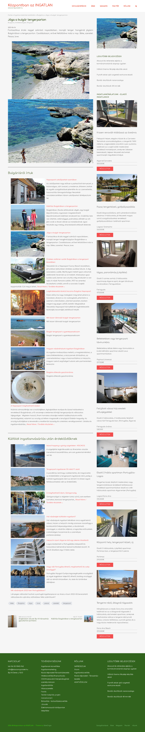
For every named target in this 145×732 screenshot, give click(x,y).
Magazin (104, 6)
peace (46, 603)
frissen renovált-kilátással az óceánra (117, 132)
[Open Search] (136, 6)
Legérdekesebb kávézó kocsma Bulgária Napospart (68, 291)
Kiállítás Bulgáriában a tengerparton (62, 206)
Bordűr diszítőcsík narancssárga (110, 80)
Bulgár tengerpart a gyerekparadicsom (63, 332)
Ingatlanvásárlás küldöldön (24, 15)
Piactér (115, 6)
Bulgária (40, 15)
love (38, 603)
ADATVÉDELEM (80, 682)
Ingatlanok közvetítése (50, 666)
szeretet (56, 603)
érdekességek (20, 22)
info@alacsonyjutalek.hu (18, 669)
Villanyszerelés (47, 688)
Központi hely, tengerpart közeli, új (115, 542)
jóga (30, 603)
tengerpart (67, 603)
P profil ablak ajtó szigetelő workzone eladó (115, 75)
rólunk (127, 6)
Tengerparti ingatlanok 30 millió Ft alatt (63, 469)
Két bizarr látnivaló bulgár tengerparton (63, 318)
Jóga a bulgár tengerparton (58, 233)
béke (11, 603)
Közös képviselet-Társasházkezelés (55, 673)
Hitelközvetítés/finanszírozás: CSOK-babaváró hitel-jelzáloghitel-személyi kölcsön (55, 679)
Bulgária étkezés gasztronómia (59, 372)
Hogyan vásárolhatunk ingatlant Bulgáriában (65, 349)
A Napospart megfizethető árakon (25, 406)
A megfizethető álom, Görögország (61, 493)
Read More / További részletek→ (51, 287)
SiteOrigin (48, 725)
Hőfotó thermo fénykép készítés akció (112, 69)
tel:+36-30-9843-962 (16, 666)
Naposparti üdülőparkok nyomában (61, 180)
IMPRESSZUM (80, 666)
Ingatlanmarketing (48, 669)
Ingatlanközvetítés (82, 673)
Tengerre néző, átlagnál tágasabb (115, 603)
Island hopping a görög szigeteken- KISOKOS (65, 446)
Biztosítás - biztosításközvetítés (54, 701)
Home (10, 15)
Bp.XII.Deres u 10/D (15, 673)
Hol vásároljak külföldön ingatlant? (61, 517)
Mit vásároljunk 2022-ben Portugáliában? (28, 590)
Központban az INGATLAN (30, 5)
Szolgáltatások (79, 6)
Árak (93, 6)
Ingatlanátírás (47, 685)
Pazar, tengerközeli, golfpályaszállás (116, 207)
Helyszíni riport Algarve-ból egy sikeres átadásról (67, 540)
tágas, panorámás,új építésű (112, 272)
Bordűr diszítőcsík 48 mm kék (108, 86)
